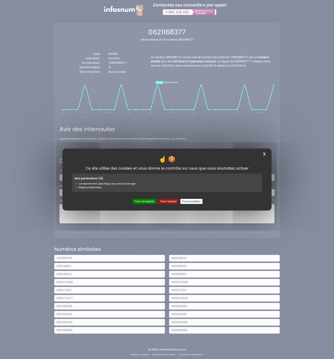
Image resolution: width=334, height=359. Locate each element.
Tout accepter (144, 201)
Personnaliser (191, 201)
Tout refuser (168, 201)
